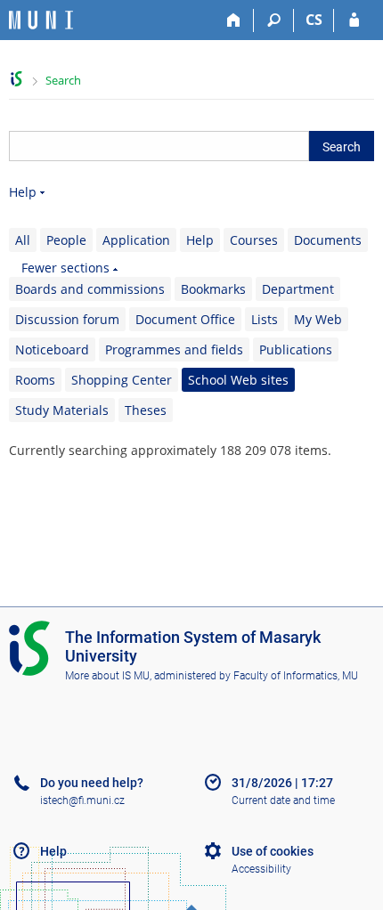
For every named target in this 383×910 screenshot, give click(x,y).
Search (63, 80)
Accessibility (261, 869)
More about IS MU (107, 676)
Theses (146, 410)
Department (298, 288)
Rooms (35, 379)
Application (136, 240)
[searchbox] (159, 146)
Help (23, 191)
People (66, 240)
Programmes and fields (174, 349)
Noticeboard (52, 349)
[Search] (274, 20)
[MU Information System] (16, 78)
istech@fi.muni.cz (82, 800)
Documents (328, 240)
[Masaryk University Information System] (41, 20)
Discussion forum (67, 319)
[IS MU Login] (354, 20)
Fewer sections (65, 267)
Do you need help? (91, 783)
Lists (264, 319)
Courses (254, 240)
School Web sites (238, 379)
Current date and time (283, 800)
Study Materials (62, 410)
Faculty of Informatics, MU (295, 676)
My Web (318, 319)
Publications (295, 349)
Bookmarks (213, 288)
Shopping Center (121, 379)
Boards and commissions (90, 288)
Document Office (185, 319)
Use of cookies (273, 851)
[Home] (234, 20)
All (22, 240)
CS (314, 19)
